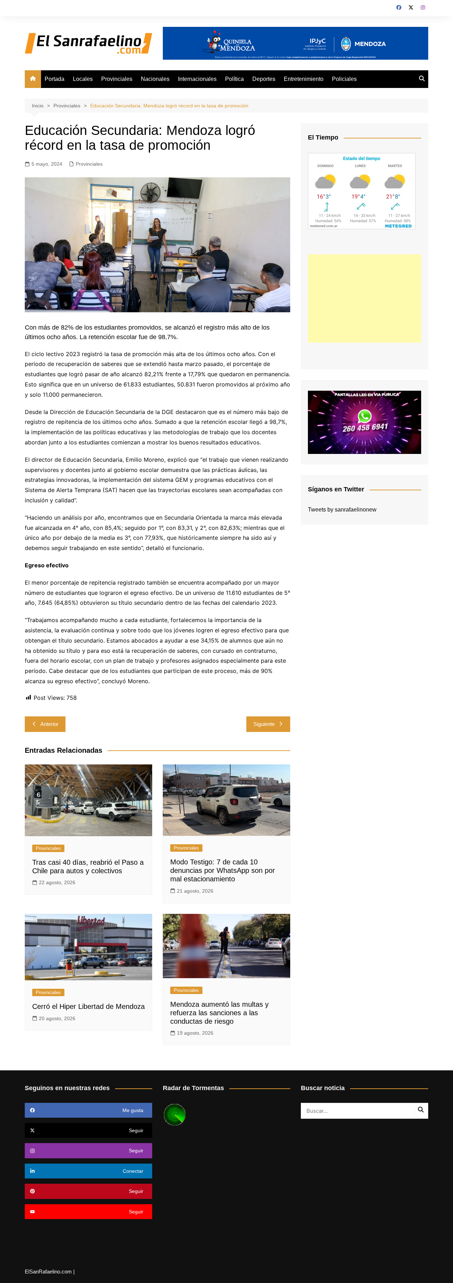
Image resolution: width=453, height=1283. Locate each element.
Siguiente (264, 724)
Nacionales (155, 79)
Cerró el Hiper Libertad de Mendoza (88, 1006)
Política (234, 79)
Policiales (344, 79)
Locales (83, 79)
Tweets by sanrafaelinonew (342, 510)
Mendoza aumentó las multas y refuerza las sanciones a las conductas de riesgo (219, 1012)
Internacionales (197, 79)
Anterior (49, 724)
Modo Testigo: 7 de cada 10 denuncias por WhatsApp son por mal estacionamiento (222, 870)
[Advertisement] (364, 298)
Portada (54, 79)
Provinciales (116, 79)
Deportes (263, 79)
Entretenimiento (303, 79)
